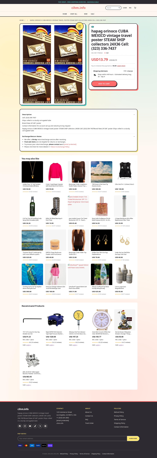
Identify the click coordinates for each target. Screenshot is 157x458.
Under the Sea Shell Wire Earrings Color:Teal (122, 253)
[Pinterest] (45, 426)
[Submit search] (119, 8)
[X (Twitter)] (40, 426)
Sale (92, 14)
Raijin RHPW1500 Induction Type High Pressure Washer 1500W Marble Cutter (54, 333)
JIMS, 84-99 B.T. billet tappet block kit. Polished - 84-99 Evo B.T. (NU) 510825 (31, 373)
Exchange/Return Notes (31, 136)
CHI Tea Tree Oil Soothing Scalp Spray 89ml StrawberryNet (32, 219)
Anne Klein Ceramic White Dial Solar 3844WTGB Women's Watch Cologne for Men (101, 333)
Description (27, 114)
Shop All (73, 14)
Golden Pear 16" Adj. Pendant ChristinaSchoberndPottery (31, 185)
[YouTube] (30, 426)
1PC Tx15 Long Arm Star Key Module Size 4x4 (31, 333)
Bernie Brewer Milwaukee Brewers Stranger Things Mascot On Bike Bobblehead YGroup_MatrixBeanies (123, 333)
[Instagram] (25, 426)
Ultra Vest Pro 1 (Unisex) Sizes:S (124, 184)
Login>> (28, 345)
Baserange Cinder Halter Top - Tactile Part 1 (78, 253)
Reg (130, 8)
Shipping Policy (119, 423)
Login (125, 8)
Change (130, 71)
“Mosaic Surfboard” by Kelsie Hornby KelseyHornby (100, 287)
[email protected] (70, 144)
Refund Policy (119, 412)
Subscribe (133, 438)
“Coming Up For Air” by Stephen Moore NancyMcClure (32, 287)
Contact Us (89, 416)
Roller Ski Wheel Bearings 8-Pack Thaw (54, 219)
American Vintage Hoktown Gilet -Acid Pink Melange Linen (55, 287)
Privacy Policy (119, 416)
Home (65, 14)
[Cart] (135, 7)
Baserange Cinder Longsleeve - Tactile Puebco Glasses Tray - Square (78, 185)
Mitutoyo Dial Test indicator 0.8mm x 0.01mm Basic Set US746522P (77, 333)
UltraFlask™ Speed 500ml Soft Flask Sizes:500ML (78, 287)
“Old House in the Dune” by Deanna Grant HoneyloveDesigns (100, 185)
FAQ (86, 419)
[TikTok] (35, 426)
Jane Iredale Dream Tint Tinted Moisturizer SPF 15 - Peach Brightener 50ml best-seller (78, 219)
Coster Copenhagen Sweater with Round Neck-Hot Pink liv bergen (54, 185)
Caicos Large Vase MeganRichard (120, 287)
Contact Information (121, 427)
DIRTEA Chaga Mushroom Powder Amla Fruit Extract (53, 253)
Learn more (121, 66)
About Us (88, 412)
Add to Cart (104, 84)
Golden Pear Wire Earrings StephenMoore (100, 253)
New (85, 14)
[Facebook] (20, 426)
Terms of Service (120, 419)
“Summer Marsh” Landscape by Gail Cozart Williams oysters (32, 253)
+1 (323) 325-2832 (62, 418)
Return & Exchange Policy (60, 147)
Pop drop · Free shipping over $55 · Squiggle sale (78, 2)
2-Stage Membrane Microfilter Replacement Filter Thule (124, 219)
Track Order (89, 423)
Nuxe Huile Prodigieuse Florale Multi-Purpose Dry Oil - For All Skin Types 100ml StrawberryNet (101, 219)
